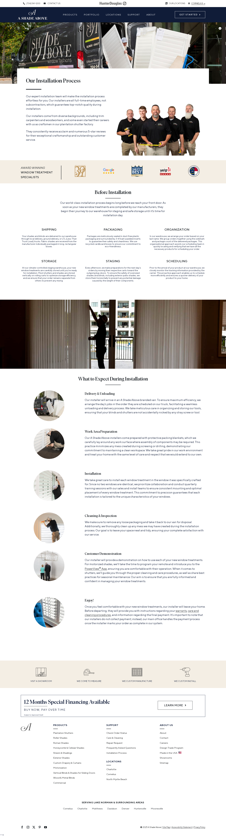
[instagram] (28, 827)
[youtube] (45, 827)
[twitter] (33, 827)
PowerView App (96, 568)
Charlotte (82, 808)
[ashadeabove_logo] (32, 11)
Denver (125, 808)
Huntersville (140, 808)
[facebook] (22, 827)
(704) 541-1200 (33, 3)
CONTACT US (53, 3)
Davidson (112, 808)
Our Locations (177, 3)
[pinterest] (39, 827)
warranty (181, 610)
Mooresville (157, 808)
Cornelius (198, 3)
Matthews (97, 808)
